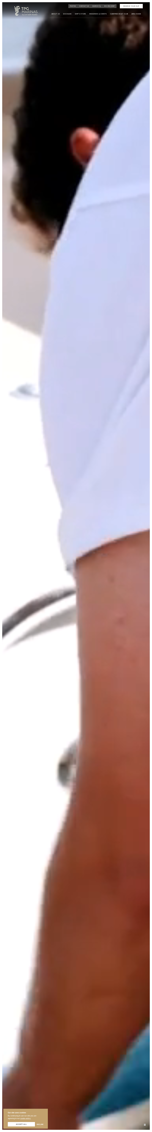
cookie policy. (25, 1118)
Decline (40, 1124)
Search (95, 6)
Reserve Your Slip (131, 6)
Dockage (67, 14)
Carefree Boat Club (119, 14)
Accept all (21, 1124)
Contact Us (84, 6)
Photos (73, 6)
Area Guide (136, 14)
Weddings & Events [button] (98, 14)
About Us (55, 14)
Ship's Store (80, 14)
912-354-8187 (109, 6)
